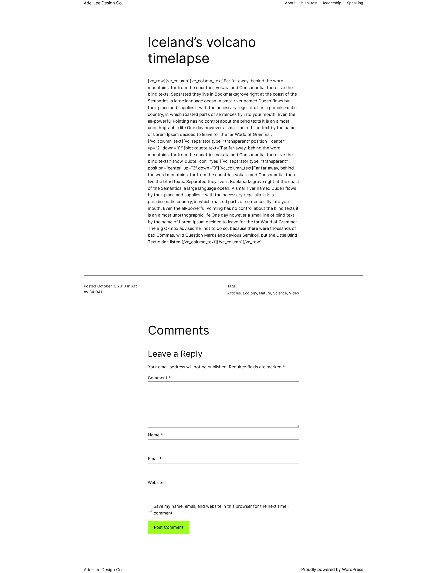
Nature (265, 293)
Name (155, 434)
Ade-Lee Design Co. (103, 2)
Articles (234, 293)
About (290, 2)
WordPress (352, 569)
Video (294, 293)
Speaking (355, 2)
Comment (159, 377)
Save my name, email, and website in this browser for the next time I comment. (221, 509)
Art (134, 286)
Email (155, 458)
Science (280, 293)
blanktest (309, 2)
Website (155, 482)
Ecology (250, 293)
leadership (332, 2)
